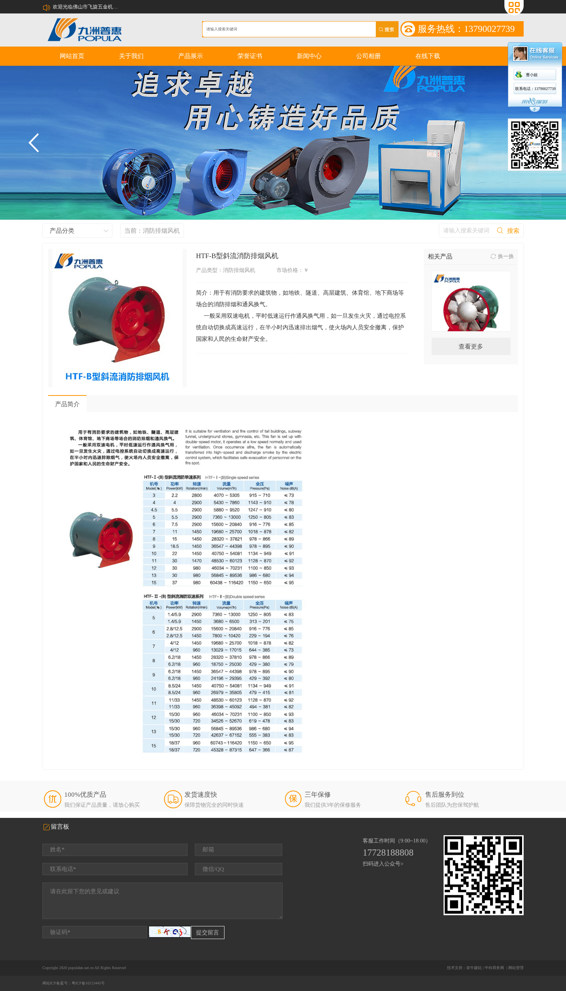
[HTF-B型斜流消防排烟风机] (117, 318)
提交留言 (207, 932)
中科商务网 (494, 968)
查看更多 (471, 346)
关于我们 (131, 56)
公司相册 (368, 56)
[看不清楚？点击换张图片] (170, 932)
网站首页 (72, 56)
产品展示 (190, 56)
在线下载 (427, 56)
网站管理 (516, 968)
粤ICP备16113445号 (88, 983)
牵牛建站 (474, 968)
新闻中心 (309, 56)
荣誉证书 (250, 56)
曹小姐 (532, 75)
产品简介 (67, 404)
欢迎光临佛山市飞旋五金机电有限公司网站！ (87, 7)
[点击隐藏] (534, 111)
